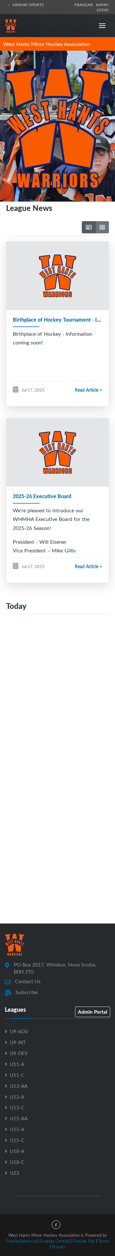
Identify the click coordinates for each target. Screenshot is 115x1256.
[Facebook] (56, 1225)
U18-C (17, 1162)
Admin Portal (92, 1011)
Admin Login (102, 7)
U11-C (17, 1075)
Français (84, 4)
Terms (104, 1241)
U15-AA (18, 1118)
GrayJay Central (54, 1241)
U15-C (17, 1140)
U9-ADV (19, 1031)
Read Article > (88, 390)
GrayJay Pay (84, 1241)
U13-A (17, 1097)
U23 (14, 1173)
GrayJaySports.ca (20, 1241)
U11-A (17, 1064)
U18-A (17, 1151)
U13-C (17, 1107)
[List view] (102, 227)
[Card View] (89, 227)
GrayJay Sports (28, 4)
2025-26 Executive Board (42, 496)
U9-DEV (19, 1053)
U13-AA (18, 1086)
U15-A (17, 1129)
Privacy (58, 1247)
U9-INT (18, 1042)
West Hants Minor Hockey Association (46, 44)
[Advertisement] (57, 694)
